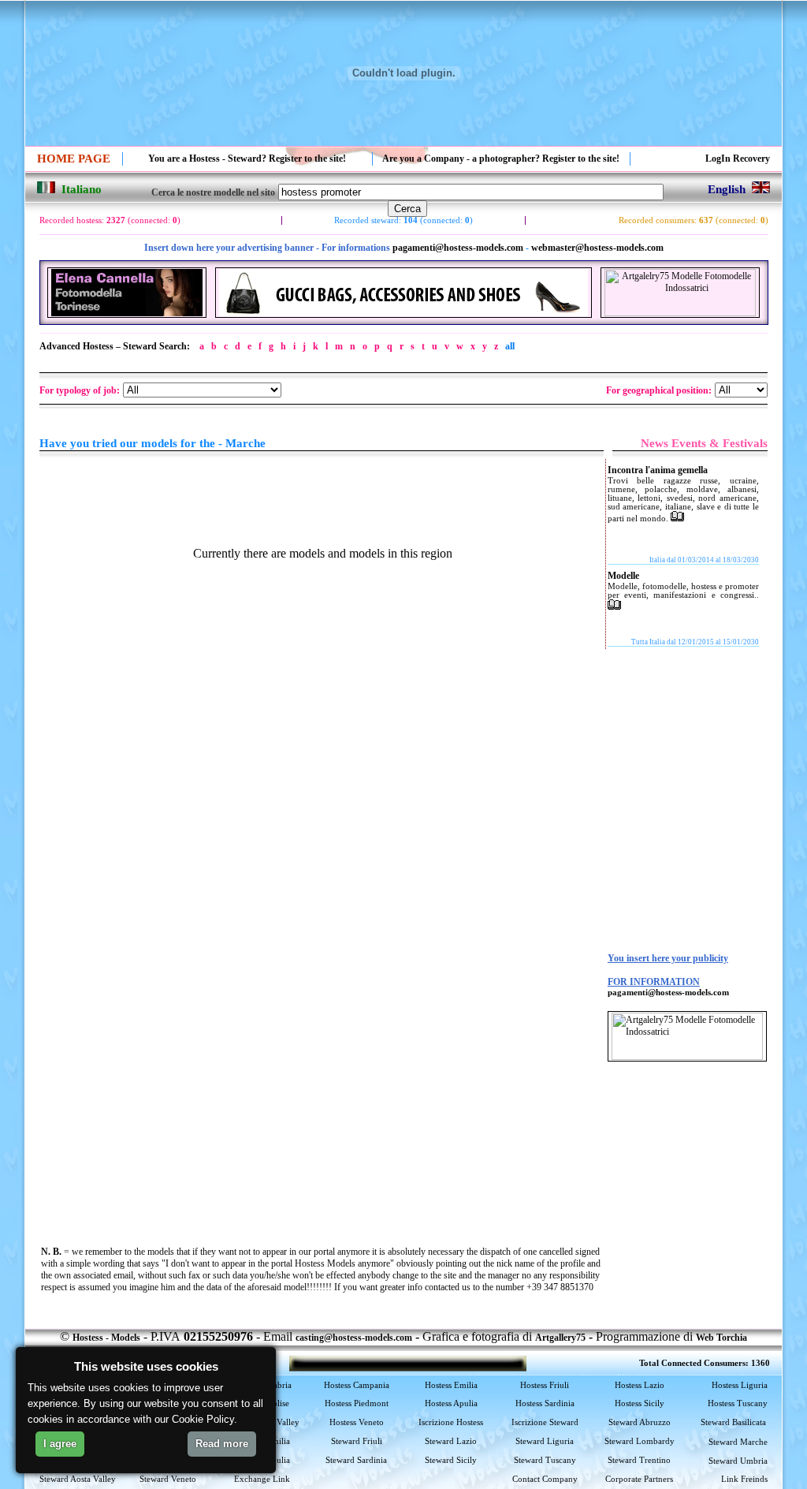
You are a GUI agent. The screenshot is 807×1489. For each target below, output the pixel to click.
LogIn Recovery (737, 158)
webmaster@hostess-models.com (597, 247)
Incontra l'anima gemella (658, 470)
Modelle (623, 575)
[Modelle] (614, 606)
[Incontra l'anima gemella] (677, 518)
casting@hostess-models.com (354, 1337)
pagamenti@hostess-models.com (457, 247)
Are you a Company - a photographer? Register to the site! (500, 158)
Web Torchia (721, 1337)
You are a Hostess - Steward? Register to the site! (247, 158)
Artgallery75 (560, 1337)
